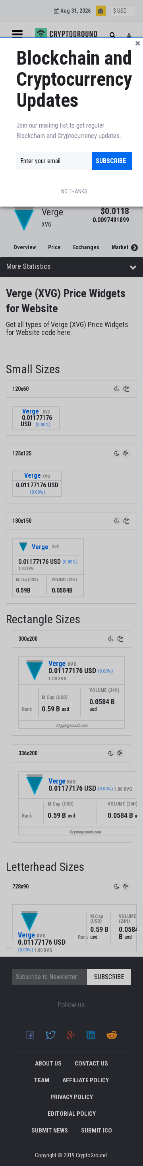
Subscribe (111, 161)
